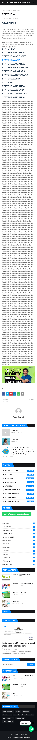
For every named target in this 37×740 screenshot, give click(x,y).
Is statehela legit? (17, 470)
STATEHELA (16, 601)
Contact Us (24, 734)
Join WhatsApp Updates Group (16, 514)
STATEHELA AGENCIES (18, 2)
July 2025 (19, 544)
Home (3, 10)
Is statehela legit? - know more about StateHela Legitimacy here (18, 644)
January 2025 (19, 564)
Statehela (15, 430)
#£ (4, 18)
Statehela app (17, 497)
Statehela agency (17, 494)
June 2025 (18, 547)
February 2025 (19, 561)
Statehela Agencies (17, 490)
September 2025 (19, 537)
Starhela (17, 474)
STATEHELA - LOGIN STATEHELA (22, 583)
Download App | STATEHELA (21, 575)
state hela (17, 478)
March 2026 (18, 527)
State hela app (17, 482)
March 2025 (19, 557)
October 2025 (18, 533)
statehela (9, 10)
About (17, 734)
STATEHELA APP (11, 60)
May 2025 (19, 551)
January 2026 (18, 530)
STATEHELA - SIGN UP (19, 592)
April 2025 (19, 554)
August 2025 (19, 540)
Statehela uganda (17, 501)
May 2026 (19, 523)
